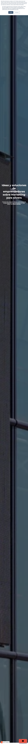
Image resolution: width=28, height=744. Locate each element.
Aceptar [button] (10, 12)
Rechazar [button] (17, 12)
